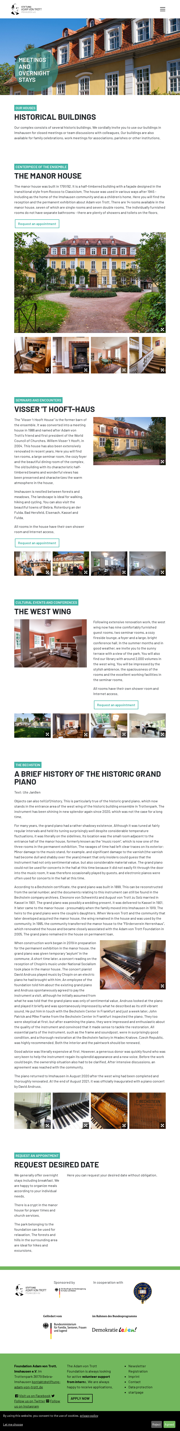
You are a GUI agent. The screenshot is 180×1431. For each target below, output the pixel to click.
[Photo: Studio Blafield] (109, 563)
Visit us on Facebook (34, 1396)
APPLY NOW (80, 1398)
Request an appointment (37, 224)
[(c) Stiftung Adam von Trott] (129, 441)
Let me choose (13, 1424)
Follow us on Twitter (29, 1401)
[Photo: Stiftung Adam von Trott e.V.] (71, 563)
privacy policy (89, 1415)
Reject (156, 1424)
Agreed (169, 1424)
